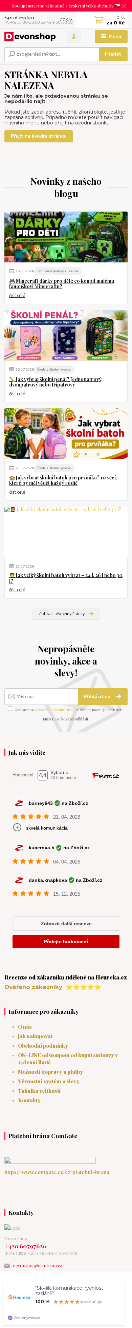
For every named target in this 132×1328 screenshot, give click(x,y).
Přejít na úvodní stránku (39, 136)
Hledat (113, 54)
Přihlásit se (97, 696)
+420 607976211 (19, 17)
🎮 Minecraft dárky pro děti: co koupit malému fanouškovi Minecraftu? (61, 283)
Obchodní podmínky (43, 1045)
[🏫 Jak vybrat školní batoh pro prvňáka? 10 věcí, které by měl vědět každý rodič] (66, 433)
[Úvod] (30, 36)
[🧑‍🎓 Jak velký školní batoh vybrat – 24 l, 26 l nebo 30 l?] (66, 532)
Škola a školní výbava (54, 369)
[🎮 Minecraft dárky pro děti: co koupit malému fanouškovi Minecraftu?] (66, 237)
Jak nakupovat (35, 1035)
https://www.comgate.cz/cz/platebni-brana (56, 1171)
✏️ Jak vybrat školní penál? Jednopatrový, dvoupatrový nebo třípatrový (56, 382)
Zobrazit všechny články (62, 613)
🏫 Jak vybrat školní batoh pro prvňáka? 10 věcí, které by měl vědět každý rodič (63, 480)
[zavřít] (123, 7)
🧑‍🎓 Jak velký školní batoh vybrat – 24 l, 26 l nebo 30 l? (66, 578)
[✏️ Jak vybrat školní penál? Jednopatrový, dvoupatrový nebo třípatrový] (66, 335)
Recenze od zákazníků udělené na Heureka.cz (65, 977)
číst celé (17, 296)
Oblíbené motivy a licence (57, 271)
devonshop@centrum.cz (37, 1265)
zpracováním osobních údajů (55, 710)
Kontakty (29, 1100)
